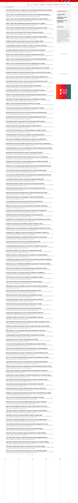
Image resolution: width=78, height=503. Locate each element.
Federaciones (50, 4)
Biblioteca (62, 4)
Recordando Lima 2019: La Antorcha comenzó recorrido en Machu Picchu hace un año (26, 81)
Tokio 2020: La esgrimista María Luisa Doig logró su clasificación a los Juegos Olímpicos (27, 441)
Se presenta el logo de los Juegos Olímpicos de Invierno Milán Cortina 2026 (24, 384)
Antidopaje (62, 31)
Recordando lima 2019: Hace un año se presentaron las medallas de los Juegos (25, 90)
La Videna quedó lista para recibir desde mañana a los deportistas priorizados (25, 335)
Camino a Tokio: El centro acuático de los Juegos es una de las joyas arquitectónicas (26, 76)
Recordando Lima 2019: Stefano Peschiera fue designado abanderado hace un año (26, 116)
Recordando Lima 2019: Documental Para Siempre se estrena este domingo (24, 214)
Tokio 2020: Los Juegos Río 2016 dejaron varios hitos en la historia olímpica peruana (26, 419)
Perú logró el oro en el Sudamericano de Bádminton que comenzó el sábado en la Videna (28, 263)
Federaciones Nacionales (61, 36)
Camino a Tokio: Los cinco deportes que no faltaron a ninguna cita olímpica (24, 32)
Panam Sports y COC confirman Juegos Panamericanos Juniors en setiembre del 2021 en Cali (28, 165)
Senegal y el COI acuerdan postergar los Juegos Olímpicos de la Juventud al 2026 (26, 94)
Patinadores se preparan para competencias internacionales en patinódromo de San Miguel (28, 392)
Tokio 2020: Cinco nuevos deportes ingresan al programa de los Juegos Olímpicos (26, 432)
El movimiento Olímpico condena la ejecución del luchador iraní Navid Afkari (25, 179)
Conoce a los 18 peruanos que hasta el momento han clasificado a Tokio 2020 (25, 397)
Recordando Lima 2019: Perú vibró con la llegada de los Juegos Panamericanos (25, 134)
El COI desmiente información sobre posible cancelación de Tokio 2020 (23, 308)
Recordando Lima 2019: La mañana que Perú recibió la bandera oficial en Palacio (25, 121)
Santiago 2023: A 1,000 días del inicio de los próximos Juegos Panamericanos (24, 312)
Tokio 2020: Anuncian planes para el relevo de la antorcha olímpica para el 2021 (25, 188)
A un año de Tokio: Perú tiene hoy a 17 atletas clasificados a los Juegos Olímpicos (26, 130)
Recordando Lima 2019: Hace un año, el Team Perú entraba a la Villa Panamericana (26, 112)
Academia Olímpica (60, 30)
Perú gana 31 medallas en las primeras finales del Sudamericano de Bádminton (25, 272)
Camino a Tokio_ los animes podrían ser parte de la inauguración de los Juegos (25, 63)
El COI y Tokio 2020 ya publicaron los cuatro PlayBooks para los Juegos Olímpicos (26, 343)
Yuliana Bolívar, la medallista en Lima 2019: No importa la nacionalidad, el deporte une (27, 232)
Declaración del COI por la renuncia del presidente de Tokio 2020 (22, 339)
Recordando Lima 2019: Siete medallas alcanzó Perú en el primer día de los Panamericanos (28, 143)
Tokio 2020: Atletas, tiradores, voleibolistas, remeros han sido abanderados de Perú (26, 437)
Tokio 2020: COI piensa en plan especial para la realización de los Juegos (24, 303)
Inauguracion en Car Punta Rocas (62, 21)
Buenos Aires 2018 (66, 33)
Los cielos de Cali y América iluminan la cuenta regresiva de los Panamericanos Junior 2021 (28, 174)
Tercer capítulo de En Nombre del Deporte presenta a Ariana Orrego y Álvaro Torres (27, 424)
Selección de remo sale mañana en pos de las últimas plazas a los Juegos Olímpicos (27, 348)
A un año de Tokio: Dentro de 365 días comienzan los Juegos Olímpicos (23, 125)
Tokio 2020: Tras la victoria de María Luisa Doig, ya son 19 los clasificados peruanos (26, 450)
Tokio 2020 (67, 40)
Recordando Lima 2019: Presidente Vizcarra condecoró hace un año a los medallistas (27, 157)
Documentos (42, 4)
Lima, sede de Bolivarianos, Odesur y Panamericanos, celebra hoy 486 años (24, 299)
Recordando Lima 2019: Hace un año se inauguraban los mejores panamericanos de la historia (29, 148)
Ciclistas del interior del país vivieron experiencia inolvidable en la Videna (24, 277)
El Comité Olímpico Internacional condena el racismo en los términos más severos (26, 45)
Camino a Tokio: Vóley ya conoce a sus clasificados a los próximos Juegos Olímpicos (26, 36)
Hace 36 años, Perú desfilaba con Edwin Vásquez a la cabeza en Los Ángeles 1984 (26, 139)
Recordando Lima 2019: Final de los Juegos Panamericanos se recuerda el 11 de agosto (27, 161)
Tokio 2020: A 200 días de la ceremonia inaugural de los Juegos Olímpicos (24, 281)
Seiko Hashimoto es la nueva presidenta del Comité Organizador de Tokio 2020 (25, 330)
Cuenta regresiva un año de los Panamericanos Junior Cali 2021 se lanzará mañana (26, 170)
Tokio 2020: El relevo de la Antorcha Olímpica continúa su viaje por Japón (24, 415)
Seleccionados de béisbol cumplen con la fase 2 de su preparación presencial (25, 183)
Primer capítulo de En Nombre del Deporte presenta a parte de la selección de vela (26, 379)
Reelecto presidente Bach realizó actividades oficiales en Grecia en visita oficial (26, 388)
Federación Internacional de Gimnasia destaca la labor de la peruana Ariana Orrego (26, 192)
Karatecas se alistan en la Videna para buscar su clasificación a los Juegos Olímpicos (27, 254)
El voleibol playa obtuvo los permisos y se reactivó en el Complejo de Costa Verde (26, 246)
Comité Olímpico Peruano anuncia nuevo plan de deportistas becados (23, 241)
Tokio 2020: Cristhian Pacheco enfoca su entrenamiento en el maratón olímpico (25, 446)
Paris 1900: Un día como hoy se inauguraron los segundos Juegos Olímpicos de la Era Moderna (29, 10)
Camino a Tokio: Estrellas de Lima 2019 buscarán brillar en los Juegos (23, 103)
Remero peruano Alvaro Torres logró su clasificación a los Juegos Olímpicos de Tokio (27, 352)
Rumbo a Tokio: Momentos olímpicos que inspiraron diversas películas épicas (25, 54)
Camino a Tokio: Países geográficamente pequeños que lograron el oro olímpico (25, 23)
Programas (56, 4)
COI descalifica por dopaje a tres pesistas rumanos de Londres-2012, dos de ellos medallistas (29, 259)
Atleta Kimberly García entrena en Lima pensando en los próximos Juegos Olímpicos (27, 361)
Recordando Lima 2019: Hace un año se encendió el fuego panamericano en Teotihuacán (27, 67)
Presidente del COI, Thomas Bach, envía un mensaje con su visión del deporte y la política (28, 219)
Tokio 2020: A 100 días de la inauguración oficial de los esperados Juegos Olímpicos (26, 410)
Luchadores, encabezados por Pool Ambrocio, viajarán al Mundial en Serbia (24, 223)
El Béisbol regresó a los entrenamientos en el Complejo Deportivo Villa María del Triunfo (28, 228)
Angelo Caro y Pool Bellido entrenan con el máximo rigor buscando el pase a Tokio (26, 406)
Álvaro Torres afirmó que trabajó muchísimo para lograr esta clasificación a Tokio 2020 (27, 357)
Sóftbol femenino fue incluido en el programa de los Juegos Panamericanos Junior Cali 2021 (28, 366)
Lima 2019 (58, 37)
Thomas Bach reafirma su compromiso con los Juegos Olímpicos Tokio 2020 (24, 317)
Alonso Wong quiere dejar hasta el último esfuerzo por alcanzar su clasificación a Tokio (27, 321)
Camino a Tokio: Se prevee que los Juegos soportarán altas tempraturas (23, 85)
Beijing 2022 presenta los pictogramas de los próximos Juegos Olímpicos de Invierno (27, 286)
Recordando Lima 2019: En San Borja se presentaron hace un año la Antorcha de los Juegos (28, 72)
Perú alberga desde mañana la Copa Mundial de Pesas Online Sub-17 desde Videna (26, 237)
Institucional (67, 36)
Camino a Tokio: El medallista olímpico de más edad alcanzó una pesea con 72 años (26, 27)
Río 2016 (65, 38)
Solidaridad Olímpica (60, 39)
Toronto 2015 (59, 41)
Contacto (68, 4)
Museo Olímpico (63, 37)
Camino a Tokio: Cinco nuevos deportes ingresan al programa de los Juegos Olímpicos (27, 19)
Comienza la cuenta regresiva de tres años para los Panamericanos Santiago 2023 (26, 210)
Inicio (28, 4)
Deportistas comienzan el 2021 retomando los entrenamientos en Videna (24, 294)
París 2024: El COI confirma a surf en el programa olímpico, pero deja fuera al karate (26, 268)
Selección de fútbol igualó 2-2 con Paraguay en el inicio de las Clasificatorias (25, 197)
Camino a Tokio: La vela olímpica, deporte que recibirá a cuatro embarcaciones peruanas (27, 14)
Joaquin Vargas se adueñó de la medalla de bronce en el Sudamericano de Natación (26, 370)
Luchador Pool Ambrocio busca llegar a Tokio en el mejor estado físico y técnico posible (28, 326)
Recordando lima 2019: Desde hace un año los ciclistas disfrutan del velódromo (25, 50)
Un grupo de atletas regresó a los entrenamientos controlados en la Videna (25, 108)
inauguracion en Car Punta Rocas (62, 18)
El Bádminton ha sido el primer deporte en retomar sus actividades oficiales (25, 41)
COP (31, 4)
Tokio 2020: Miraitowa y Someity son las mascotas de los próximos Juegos (24, 428)
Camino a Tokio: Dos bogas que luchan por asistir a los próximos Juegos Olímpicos (26, 59)
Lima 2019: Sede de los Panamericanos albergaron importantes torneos (23, 290)
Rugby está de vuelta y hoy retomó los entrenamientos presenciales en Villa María (26, 205)
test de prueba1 (61, 14)
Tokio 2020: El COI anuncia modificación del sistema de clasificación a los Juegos (25, 99)
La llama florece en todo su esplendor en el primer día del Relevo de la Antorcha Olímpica (28, 375)
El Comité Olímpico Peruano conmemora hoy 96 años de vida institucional (24, 201)
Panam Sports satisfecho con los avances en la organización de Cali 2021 (24, 250)
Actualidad (35, 4)
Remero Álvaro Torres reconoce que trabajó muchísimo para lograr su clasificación (26, 401)
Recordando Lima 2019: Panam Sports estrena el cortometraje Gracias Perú (24, 152)
